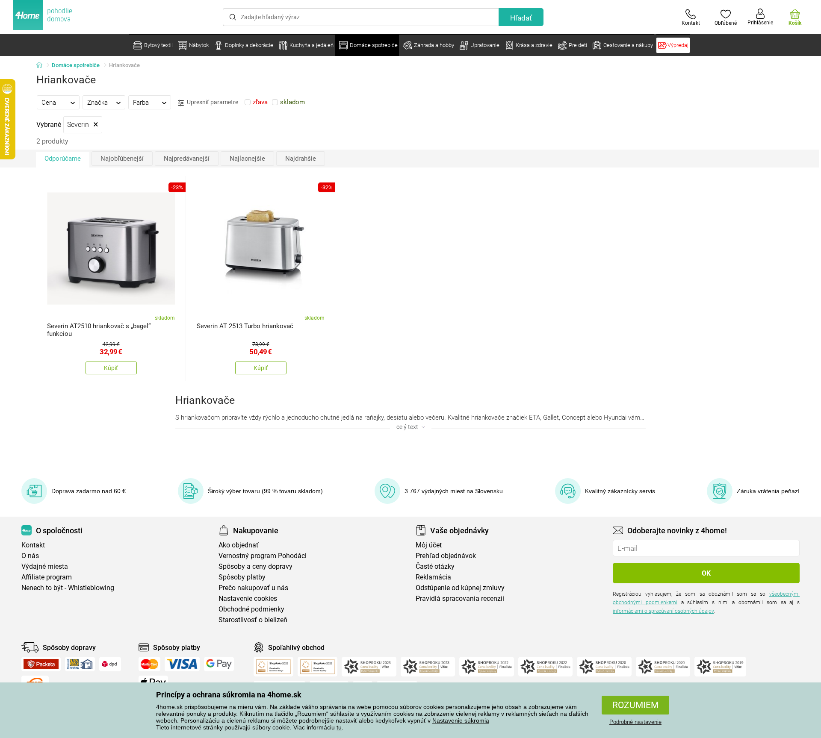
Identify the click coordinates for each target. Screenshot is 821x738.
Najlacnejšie (247, 158)
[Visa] (182, 664)
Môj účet (429, 545)
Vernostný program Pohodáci (263, 556)
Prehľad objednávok (446, 556)
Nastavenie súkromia (460, 720)
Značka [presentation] (97, 102)
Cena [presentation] (48, 102)
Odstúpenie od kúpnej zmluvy (460, 588)
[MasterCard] (149, 664)
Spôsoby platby (242, 577)
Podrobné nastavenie (635, 722)
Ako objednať (239, 545)
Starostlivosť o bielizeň (253, 620)
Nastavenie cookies (248, 598)
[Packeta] (41, 664)
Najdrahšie (300, 158)
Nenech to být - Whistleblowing (67, 588)
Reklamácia (433, 577)
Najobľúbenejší (122, 158)
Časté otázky (435, 566)
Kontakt (33, 545)
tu (339, 727)
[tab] (58, 102)
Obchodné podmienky (251, 609)
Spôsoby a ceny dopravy (255, 566)
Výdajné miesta (44, 566)
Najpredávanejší (187, 158)
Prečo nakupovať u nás (253, 588)
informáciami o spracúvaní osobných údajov (663, 611)
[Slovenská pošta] (80, 664)
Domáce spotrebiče (76, 65)
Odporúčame (62, 158)
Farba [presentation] (141, 102)
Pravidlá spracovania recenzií (460, 598)
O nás (30, 556)
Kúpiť (111, 368)
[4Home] (42, 65)
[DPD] (110, 664)
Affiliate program (46, 577)
